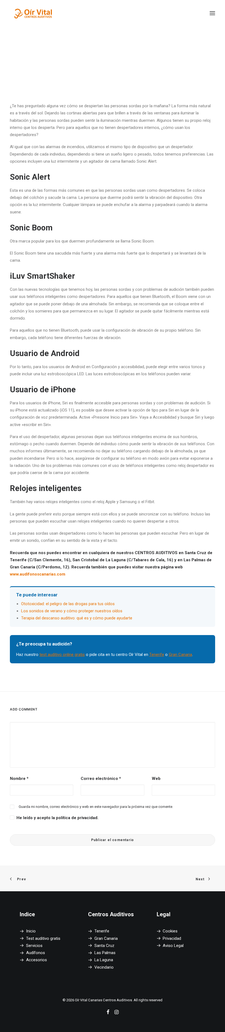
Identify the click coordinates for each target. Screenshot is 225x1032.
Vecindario (104, 967)
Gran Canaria (180, 654)
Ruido (78, 52)
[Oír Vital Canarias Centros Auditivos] (33, 13)
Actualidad (170, 48)
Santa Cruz (104, 945)
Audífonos (35, 952)
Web (156, 778)
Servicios (34, 945)
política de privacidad (76, 817)
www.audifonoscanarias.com (37, 574)
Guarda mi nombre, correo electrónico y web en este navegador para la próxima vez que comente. (96, 807)
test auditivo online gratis (62, 654)
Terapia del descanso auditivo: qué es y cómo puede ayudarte (76, 618)
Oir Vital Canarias (153, 52)
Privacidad (172, 938)
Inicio (31, 931)
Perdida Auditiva (103, 52)
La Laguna (103, 959)
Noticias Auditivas (84, 48)
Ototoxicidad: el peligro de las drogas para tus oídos (68, 603)
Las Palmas (105, 952)
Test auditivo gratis (43, 938)
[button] (212, 13)
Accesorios (36, 959)
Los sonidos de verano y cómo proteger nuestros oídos (71, 610)
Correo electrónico (101, 778)
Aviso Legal (173, 945)
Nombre (19, 778)
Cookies (170, 931)
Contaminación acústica (130, 48)
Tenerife (156, 654)
